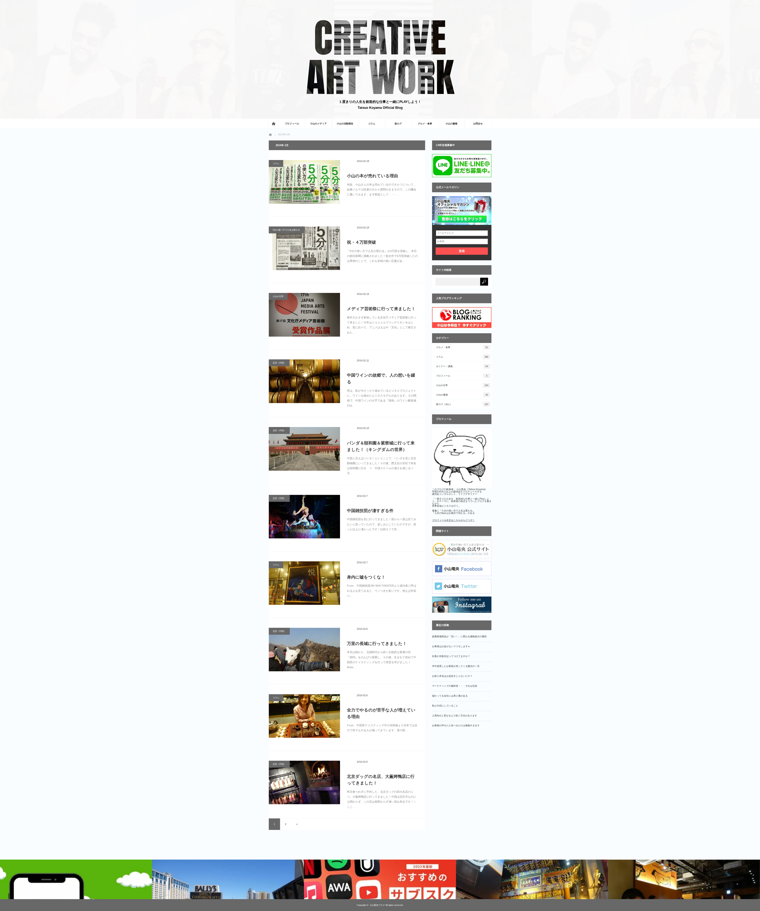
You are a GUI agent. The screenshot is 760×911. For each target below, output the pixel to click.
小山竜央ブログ (377, 905)
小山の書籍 (451, 123)
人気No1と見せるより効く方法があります (454, 715)
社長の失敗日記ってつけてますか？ (451, 656)
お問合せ (478, 123)
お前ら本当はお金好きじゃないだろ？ (452, 676)
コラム (371, 123)
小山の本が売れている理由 (372, 175)
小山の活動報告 (345, 123)
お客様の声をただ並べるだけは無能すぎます (456, 725)
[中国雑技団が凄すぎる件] (304, 518)
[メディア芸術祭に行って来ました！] (304, 316)
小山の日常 (278, 296)
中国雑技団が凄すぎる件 (370, 510)
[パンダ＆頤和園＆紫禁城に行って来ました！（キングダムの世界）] (304, 450)
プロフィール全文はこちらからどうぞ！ (453, 520)
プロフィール (292, 123)
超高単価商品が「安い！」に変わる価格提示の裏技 (459, 636)
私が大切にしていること (445, 705)
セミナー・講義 (462, 366)
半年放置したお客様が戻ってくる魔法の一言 (456, 666)
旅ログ (398, 123)
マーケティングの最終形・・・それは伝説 (454, 686)
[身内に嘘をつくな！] (304, 585)
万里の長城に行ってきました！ (377, 643)
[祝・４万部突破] (304, 250)
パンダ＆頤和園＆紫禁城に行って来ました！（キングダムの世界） (381, 446)
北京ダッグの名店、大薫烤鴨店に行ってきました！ (380, 779)
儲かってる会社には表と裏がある (450, 695)
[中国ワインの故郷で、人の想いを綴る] (304, 383)
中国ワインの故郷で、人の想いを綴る (381, 378)
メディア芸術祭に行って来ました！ (381, 308)
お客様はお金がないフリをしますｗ (451, 646)
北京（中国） (279, 363)
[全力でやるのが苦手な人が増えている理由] (304, 718)
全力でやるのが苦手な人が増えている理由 (381, 713)
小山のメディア (318, 123)
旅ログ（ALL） (462, 404)
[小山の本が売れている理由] (304, 183)
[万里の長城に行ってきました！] (304, 651)
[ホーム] (273, 124)
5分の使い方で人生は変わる (286, 230)
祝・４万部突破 (361, 242)
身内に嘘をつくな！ (366, 577)
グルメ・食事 (425, 123)
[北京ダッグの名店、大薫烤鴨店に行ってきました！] (304, 784)
